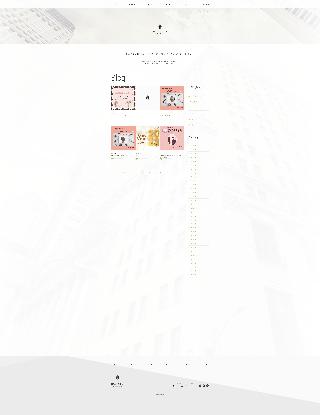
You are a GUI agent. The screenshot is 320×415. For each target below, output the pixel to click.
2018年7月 (193, 271)
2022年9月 (193, 184)
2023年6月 (193, 149)
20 (160, 172)
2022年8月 (193, 188)
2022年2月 (193, 192)
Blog (188, 4)
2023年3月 (193, 161)
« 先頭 (123, 172)
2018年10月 (193, 259)
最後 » (172, 172)
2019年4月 (193, 235)
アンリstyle (192, 102)
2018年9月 (193, 263)
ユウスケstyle (193, 96)
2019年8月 (193, 220)
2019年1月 (193, 247)
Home (113, 4)
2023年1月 (193, 169)
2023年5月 (193, 153)
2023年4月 (193, 157)
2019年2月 (193, 243)
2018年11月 (193, 255)
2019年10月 (193, 212)
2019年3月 (193, 239)
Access (169, 4)
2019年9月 (193, 216)
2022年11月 (193, 177)
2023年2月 (193, 165)
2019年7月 (193, 224)
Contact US (206, 4)
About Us (132, 4)
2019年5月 (193, 231)
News (190, 113)
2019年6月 (193, 228)
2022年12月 (193, 173)
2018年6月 (193, 275)
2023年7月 (193, 145)
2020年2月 (193, 196)
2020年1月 (193, 200)
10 (157, 172)
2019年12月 (193, 204)
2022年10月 (193, 181)
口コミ (190, 125)
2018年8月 (193, 267)
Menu (150, 4)
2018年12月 (193, 251)
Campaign (191, 119)
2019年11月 (193, 208)
